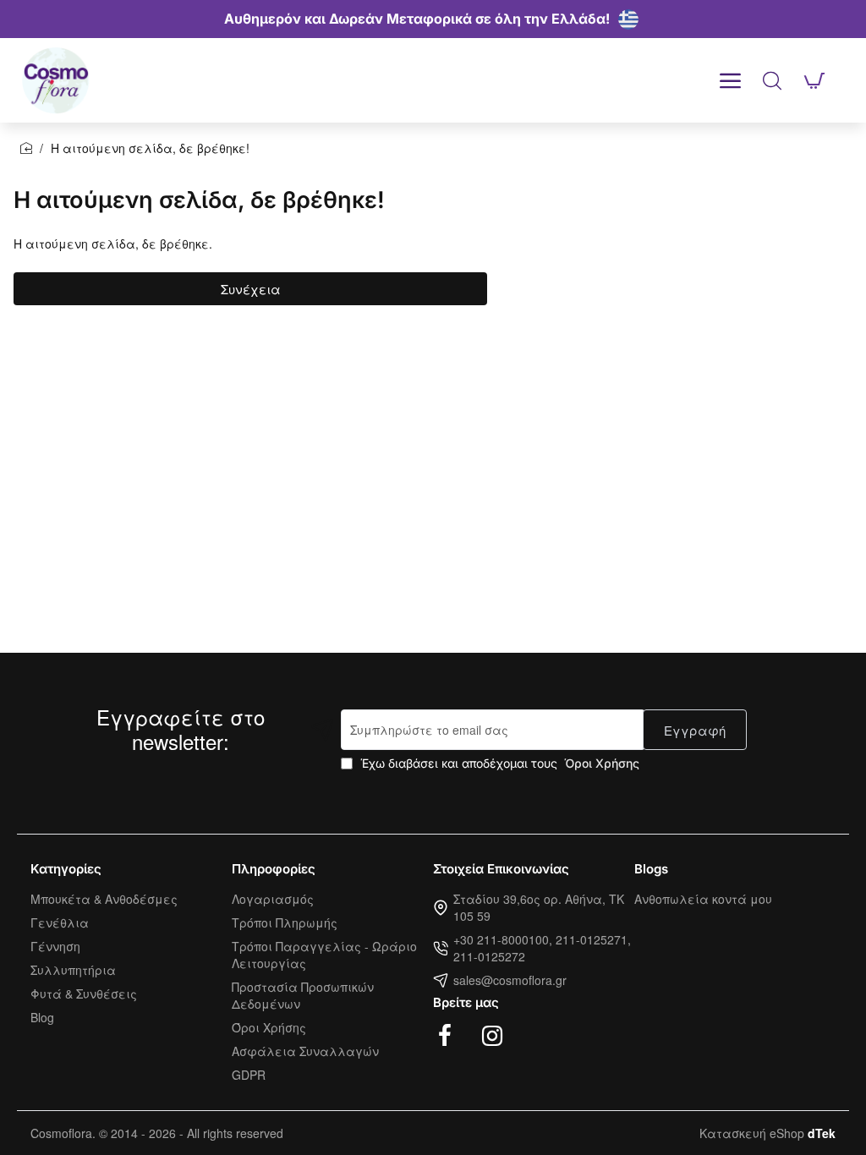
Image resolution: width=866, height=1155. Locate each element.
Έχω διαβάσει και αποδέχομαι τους (498, 763)
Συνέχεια (251, 289)
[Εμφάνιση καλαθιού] (814, 80)
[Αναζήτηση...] (772, 80)
